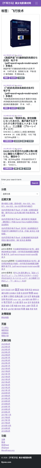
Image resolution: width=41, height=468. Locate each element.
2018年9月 (5, 401)
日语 (18, 293)
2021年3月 (5, 385)
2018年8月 (5, 404)
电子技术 (7, 302)
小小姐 (16, 302)
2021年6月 (5, 376)
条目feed (5, 445)
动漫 (30, 299)
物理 (30, 292)
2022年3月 (5, 360)
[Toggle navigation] (36, 3)
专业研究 (13, 78)
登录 (3, 442)
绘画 (22, 289)
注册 (3, 439)
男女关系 (9, 299)
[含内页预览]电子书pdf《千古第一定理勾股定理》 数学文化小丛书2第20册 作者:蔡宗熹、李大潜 (20, 213)
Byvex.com (6, 462)
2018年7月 (5, 406)
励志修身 (35, 302)
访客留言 (5, 333)
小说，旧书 (21, 299)
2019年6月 (5, 395)
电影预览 (5, 330)
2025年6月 (5, 344)
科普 (23, 308)
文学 (13, 290)
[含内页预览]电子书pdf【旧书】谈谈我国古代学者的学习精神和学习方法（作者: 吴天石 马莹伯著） (20, 231)
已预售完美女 (8, 141)
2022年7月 (5, 357)
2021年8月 (5, 371)
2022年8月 (5, 355)
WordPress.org (7, 450)
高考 (25, 302)
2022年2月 (5, 363)
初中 (19, 306)
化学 (29, 296)
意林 (5, 296)
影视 (19, 309)
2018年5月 (5, 409)
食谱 (27, 299)
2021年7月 (5, 374)
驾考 (35, 309)
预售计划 (5, 335)
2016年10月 (6, 425)
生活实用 (17, 141)
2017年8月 (5, 417)
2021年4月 (5, 382)
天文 (5, 309)
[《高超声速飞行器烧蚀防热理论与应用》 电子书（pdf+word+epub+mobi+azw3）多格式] (20, 33)
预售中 (6, 78)
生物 (3, 299)
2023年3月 (5, 349)
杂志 (33, 305)
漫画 (27, 309)
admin (19, 55)
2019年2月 (5, 398)
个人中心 (5, 327)
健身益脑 (35, 296)
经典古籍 (19, 296)
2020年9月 (5, 393)
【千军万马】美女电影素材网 (16, 3)
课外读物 (5, 293)
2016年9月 (5, 428)
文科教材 (12, 293)
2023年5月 (5, 347)
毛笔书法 (28, 289)
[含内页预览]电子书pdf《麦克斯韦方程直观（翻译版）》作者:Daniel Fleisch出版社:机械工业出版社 (20, 222)
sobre (15, 299)
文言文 (8, 289)
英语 (3, 305)
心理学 (28, 306)
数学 (17, 289)
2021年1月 (5, 390)
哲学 (29, 302)
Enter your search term (11, 179)
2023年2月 (5, 352)
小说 (11, 305)
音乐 (21, 302)
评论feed (5, 447)
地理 (7, 306)
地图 (16, 305)
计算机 (11, 296)
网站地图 (5, 317)
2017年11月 (6, 415)
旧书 (3, 290)
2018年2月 (5, 412)
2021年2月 (5, 387)
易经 (23, 141)
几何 (25, 296)
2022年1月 (5, 366)
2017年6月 (5, 423)
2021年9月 (5, 368)
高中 (35, 299)
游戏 (23, 306)
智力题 (14, 309)
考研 (16, 169)
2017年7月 (5, 420)
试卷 (9, 309)
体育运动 (36, 290)
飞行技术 (21, 78)
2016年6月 (5, 431)
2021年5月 (5, 379)
